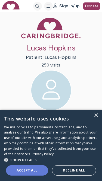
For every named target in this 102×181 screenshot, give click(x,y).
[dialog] (51, 145)
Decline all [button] (74, 170)
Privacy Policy (43, 154)
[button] (51, 160)
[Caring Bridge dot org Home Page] (51, 37)
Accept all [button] (27, 170)
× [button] (96, 115)
